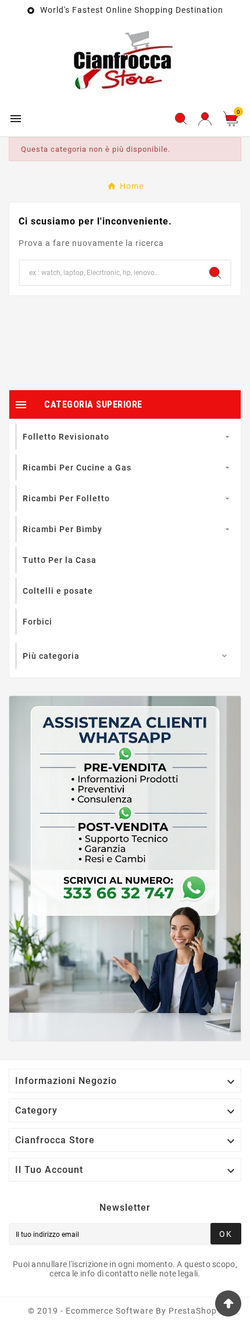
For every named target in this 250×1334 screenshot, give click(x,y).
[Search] (215, 272)
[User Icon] (205, 119)
